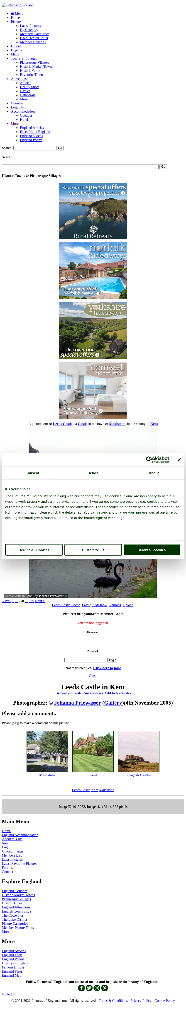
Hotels (24, 119)
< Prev (6, 601)
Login (6, 847)
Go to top (8, 994)
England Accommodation (20, 835)
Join (5, 843)
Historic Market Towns (36, 66)
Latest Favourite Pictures (19, 863)
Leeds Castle (81, 790)
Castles (25, 91)
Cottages (26, 115)
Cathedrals (27, 95)
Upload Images (13, 851)
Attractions (19, 79)
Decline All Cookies (34, 550)
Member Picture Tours (18, 928)
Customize (90, 550)
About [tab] (154, 473)
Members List (12, 855)
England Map (11, 975)
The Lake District (14, 919)
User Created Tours (34, 38)
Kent (94, 790)
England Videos (31, 136)
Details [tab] (93, 473)
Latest (86, 605)
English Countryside (16, 911)
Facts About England (35, 132)
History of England (15, 963)
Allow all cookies (152, 550)
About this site (12, 839)
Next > (40, 601)
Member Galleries (33, 42)
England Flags (12, 971)
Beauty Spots (29, 87)
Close (93, 676)
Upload (16, 46)
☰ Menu (17, 13)
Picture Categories (15, 923)
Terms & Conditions (113, 1000)
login (15, 723)
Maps (15, 54)
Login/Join (18, 107)
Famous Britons (13, 967)
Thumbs (115, 605)
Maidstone (106, 790)
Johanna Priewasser (51, 596)
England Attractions (16, 907)
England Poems (31, 140)
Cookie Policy (164, 1000)
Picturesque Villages (34, 62)
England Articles (32, 128)
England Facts (12, 955)
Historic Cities (30, 70)
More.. (15, 124)
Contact (7, 872)
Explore (16, 50)
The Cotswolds (13, 915)
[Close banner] (179, 459)
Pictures (16, 22)
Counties (17, 103)
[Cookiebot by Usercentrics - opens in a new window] (149, 459)
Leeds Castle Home (66, 605)
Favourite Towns (32, 75)
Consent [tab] (32, 473)
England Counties (14, 891)
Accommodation (23, 111)
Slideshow (99, 605)
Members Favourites (34, 34)
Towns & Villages (24, 58)
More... (25, 99)
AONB (25, 83)
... (16, 601)
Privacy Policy (141, 1000)
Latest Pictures (30, 26)
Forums (7, 867)
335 (31, 601)
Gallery (113, 703)
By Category (29, 30)
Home (15, 17)
